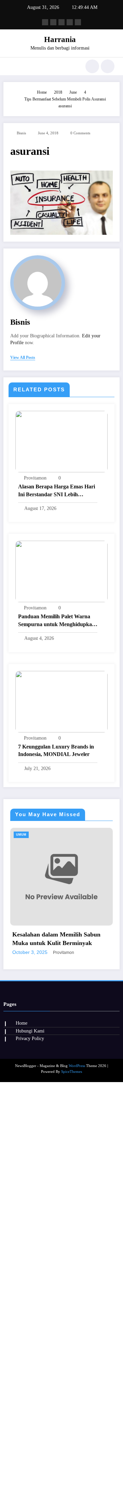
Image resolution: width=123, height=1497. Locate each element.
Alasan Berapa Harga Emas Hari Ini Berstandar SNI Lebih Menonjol (56, 491)
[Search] (92, 66)
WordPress (77, 1343)
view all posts (22, 357)
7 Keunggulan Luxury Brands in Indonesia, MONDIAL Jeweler (56, 750)
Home (21, 1300)
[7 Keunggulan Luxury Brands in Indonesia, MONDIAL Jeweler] (61, 701)
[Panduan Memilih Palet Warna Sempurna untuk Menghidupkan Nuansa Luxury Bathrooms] (61, 571)
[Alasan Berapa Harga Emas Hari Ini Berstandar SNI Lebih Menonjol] (61, 441)
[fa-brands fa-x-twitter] (53, 22)
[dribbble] (61, 22)
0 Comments (80, 133)
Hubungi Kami (30, 1308)
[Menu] (11, 66)
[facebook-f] (45, 22)
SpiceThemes (71, 1349)
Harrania (60, 39)
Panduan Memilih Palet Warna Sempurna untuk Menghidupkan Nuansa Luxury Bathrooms (56, 620)
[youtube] (78, 22)
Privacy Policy (30, 1315)
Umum (97, 834)
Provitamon (35, 478)
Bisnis (21, 133)
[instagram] (70, 22)
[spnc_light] (107, 66)
